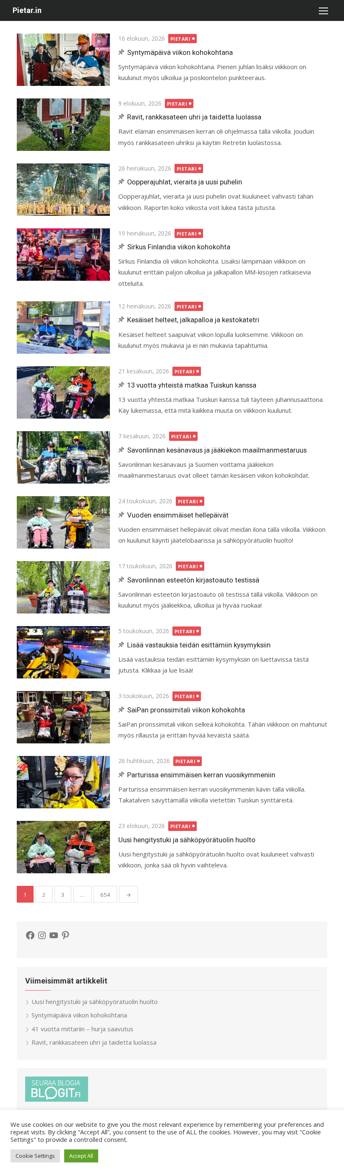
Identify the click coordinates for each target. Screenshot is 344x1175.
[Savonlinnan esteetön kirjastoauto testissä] (63, 587)
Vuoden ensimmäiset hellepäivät (178, 515)
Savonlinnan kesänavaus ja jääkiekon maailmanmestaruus (217, 450)
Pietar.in (27, 10)
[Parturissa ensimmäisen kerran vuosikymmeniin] (63, 782)
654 (105, 894)
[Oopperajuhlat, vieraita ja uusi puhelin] (63, 189)
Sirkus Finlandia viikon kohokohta (178, 247)
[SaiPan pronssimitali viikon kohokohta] (63, 717)
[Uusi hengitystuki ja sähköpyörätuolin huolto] (63, 847)
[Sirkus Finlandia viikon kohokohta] (63, 254)
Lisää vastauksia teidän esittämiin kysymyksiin (199, 645)
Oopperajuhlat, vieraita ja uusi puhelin (184, 182)
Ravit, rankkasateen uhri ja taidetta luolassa (194, 117)
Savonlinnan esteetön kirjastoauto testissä (193, 580)
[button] (323, 10)
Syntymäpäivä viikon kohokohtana (180, 52)
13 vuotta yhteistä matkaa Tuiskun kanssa (191, 385)
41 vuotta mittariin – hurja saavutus (82, 1029)
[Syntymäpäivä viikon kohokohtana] (63, 60)
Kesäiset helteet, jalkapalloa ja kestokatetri (193, 320)
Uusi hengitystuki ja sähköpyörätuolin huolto (186, 840)
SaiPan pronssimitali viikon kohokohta (186, 710)
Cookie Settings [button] (35, 1155)
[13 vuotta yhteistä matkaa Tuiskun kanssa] (63, 392)
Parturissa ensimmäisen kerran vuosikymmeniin (201, 775)
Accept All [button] (81, 1155)
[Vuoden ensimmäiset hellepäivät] (63, 522)
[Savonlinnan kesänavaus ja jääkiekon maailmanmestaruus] (63, 457)
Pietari (180, 39)
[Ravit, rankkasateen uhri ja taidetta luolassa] (63, 124)
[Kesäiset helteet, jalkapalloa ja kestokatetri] (63, 327)
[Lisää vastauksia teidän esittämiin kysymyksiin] (63, 652)
